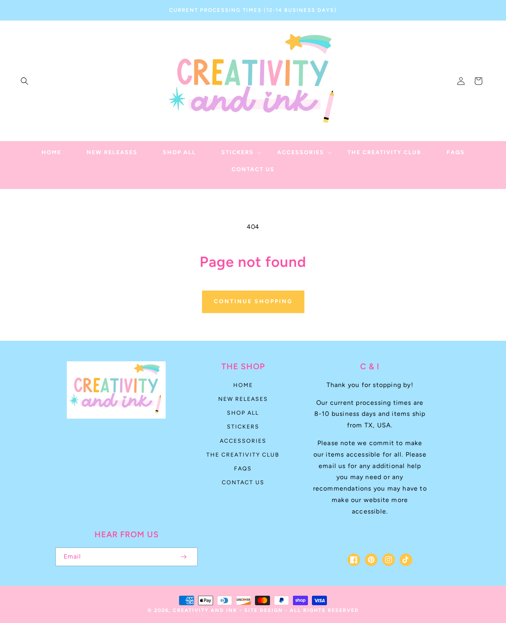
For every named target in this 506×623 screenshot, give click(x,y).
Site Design (263, 610)
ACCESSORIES (243, 441)
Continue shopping (253, 301)
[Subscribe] (183, 556)
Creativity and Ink (205, 610)
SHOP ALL (243, 413)
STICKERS (243, 426)
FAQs (243, 468)
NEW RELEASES (243, 399)
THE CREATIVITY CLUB (242, 454)
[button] (24, 81)
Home (243, 385)
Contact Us (243, 482)
